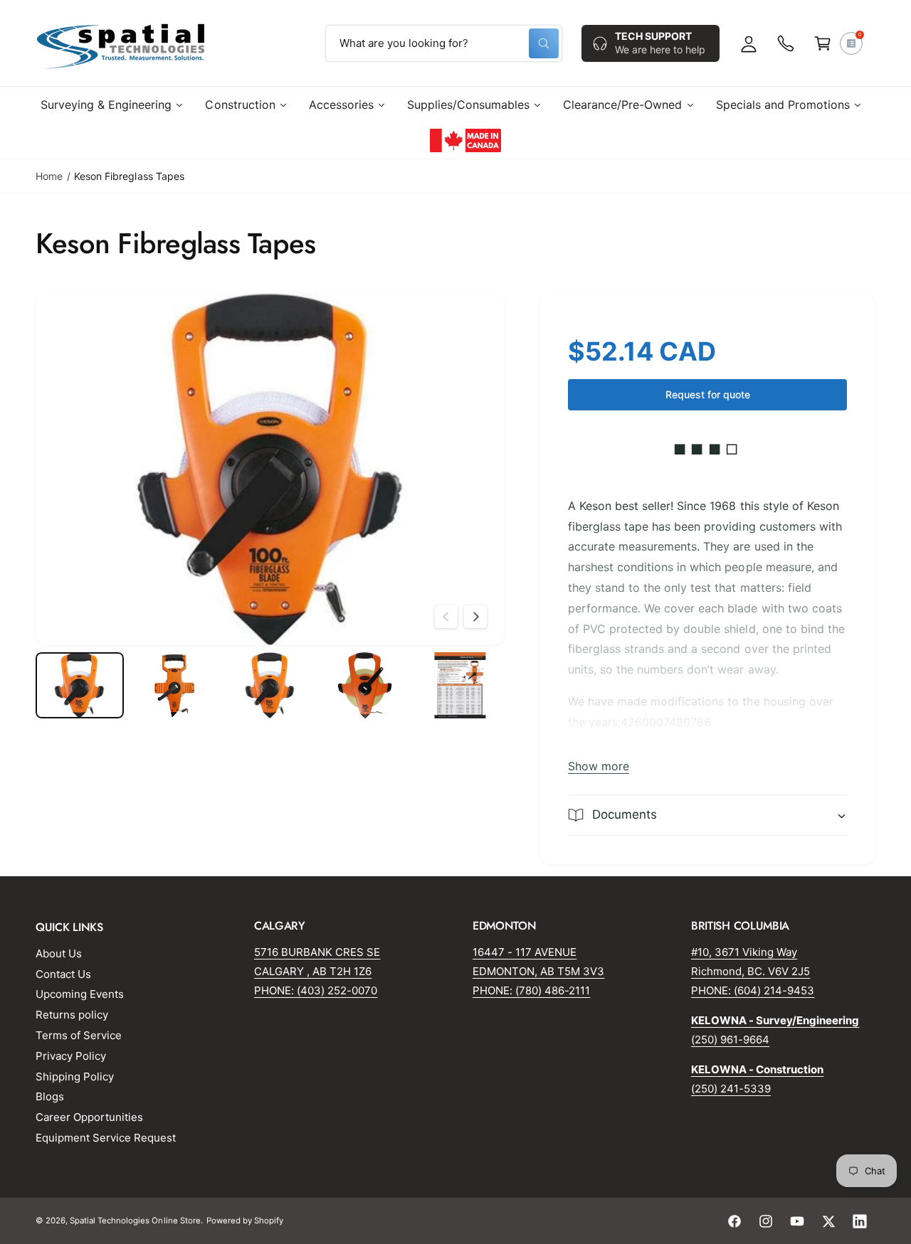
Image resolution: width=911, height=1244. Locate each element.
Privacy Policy (71, 1056)
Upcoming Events (80, 994)
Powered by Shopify (244, 1221)
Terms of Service (79, 1035)
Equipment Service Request (106, 1137)
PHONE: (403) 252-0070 (315, 990)
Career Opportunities (89, 1117)
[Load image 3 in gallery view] (270, 685)
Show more (598, 766)
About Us (59, 953)
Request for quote (707, 394)
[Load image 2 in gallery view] (175, 685)
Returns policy (72, 1014)
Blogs (50, 1096)
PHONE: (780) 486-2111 (531, 990)
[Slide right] (475, 616)
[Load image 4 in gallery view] (365, 685)
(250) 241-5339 (731, 1088)
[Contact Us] (785, 43)
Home (49, 176)
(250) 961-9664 (730, 1039)
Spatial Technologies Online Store (135, 1221)
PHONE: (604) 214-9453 (752, 990)
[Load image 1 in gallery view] (80, 685)
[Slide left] (446, 616)
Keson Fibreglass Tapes (129, 176)
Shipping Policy (75, 1076)
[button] (822, 43)
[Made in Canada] (465, 140)
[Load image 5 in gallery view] (460, 685)
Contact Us (63, 974)
